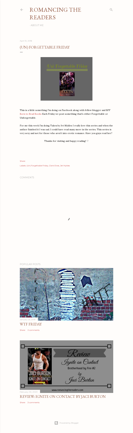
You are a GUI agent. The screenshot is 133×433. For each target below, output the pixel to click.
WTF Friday (31, 324)
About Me (37, 25)
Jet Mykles (65, 165)
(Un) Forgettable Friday (37, 165)
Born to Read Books (31, 113)
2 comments (33, 330)
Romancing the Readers (55, 13)
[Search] (111, 9)
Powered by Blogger (69, 423)
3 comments (33, 402)
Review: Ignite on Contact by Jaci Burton (63, 396)
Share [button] (22, 161)
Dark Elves (54, 165)
